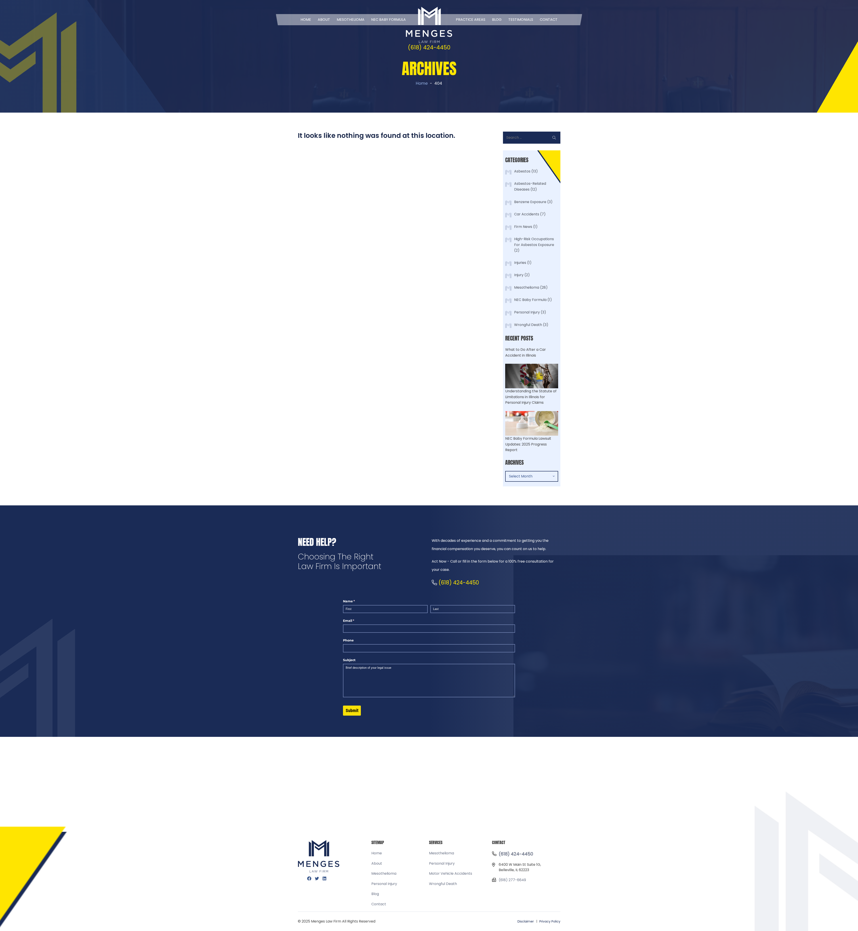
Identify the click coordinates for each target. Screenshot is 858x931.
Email (356, 621)
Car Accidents (526, 214)
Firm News (523, 226)
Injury (519, 274)
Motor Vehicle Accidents (450, 873)
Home (306, 19)
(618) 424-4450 (429, 47)
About (324, 19)
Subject (349, 660)
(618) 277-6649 (512, 880)
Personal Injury (527, 312)
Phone (348, 640)
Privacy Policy (549, 921)
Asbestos (522, 171)
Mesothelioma (350, 19)
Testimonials (520, 19)
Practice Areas (470, 19)
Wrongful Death (528, 324)
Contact (548, 19)
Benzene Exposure (530, 201)
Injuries (520, 262)
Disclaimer (525, 921)
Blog (497, 19)
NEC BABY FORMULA (388, 19)
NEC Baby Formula (530, 299)
